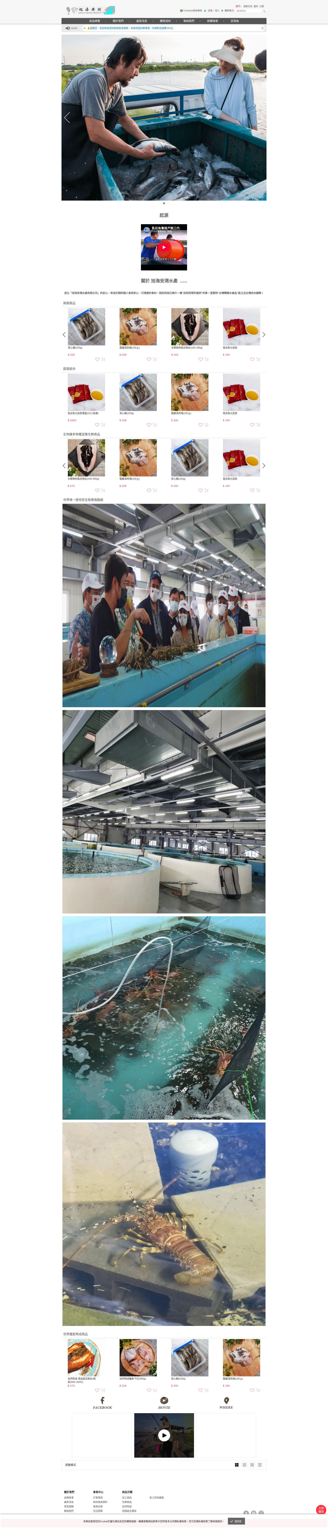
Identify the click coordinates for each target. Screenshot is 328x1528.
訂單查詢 (98, 1497)
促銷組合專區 (129, 1511)
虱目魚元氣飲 (230, 347)
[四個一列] (252, 1465)
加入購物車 (103, 359)
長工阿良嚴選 (156, 1497)
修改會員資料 (100, 1502)
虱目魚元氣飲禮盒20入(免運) (83, 413)
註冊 (210, 10)
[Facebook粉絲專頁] (246, 1513)
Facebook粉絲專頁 (192, 10)
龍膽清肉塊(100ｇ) (130, 347)
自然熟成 (127, 1506)
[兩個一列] (237, 1465)
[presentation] (64, 334)
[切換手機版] (261, 1513)
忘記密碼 (98, 1511)
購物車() (229, 10)
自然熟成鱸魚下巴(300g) (133, 1378)
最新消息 (141, 21)
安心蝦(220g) (75, 347)
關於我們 (118, 21)
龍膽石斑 (247, 6)
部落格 (235, 21)
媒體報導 (212, 21)
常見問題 (69, 1506)
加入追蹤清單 (97, 359)
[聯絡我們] (253, 1513)
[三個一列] (245, 1465)
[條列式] (260, 1465)
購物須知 (165, 21)
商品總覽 (94, 21)
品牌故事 (69, 1497)
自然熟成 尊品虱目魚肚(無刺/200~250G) (82, 1380)
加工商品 (127, 1497)
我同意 (238, 1521)
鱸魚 (256, 6)
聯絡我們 (188, 21)
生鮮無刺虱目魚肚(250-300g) (83, 478)
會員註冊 (98, 1506)
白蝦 (261, 6)
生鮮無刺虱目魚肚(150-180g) (187, 347)
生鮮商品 (127, 1502)
